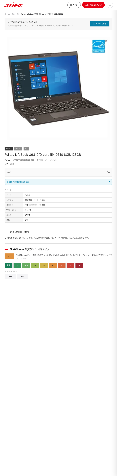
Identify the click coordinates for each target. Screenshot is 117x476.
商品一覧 (15, 14)
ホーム (7, 14)
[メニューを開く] (110, 5)
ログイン (74, 5)
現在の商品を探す (100, 23)
